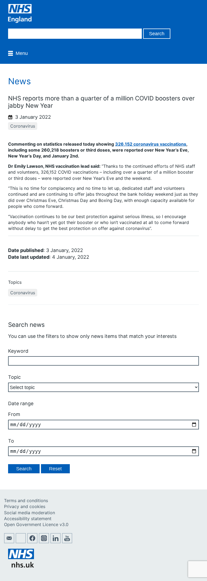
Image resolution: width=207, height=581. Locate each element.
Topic (14, 377)
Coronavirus (22, 126)
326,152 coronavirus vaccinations (150, 144)
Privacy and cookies (24, 506)
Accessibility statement (27, 518)
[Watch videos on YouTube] (67, 541)
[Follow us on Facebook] (32, 541)
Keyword (18, 351)
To (11, 441)
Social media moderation (29, 512)
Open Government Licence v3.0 (36, 524)
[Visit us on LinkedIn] (55, 541)
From (14, 414)
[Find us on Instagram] (44, 541)
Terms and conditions (26, 500)
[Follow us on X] (21, 541)
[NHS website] (21, 566)
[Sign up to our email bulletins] (9, 541)
